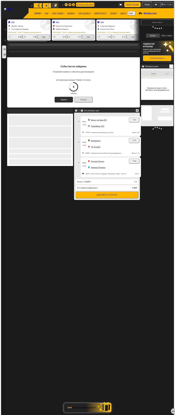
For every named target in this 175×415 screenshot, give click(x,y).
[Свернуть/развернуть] (171, 101)
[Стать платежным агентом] (120, 4)
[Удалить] (137, 110)
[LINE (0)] (9, 47)
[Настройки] (157, 4)
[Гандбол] (14, 47)
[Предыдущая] (76, 111)
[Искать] (137, 47)
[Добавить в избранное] (48, 22)
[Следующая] (82, 111)
